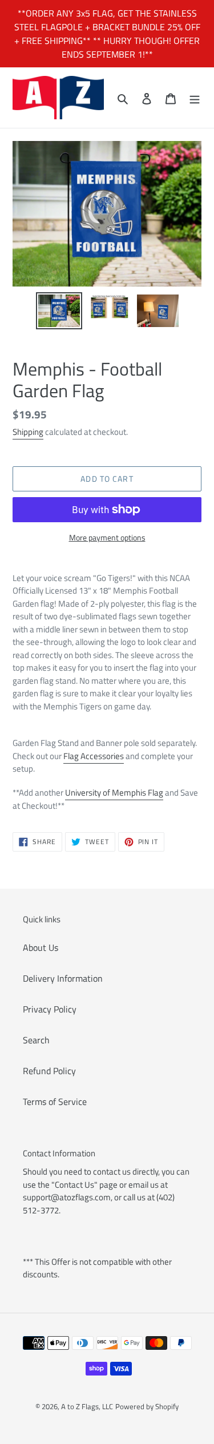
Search (36, 1040)
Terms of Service (55, 1101)
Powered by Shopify (147, 1406)
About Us (40, 947)
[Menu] (195, 97)
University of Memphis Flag (114, 792)
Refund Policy (49, 1071)
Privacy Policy (49, 1009)
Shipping (28, 431)
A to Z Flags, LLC (87, 1406)
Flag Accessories (93, 756)
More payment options (107, 537)
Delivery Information (63, 978)
